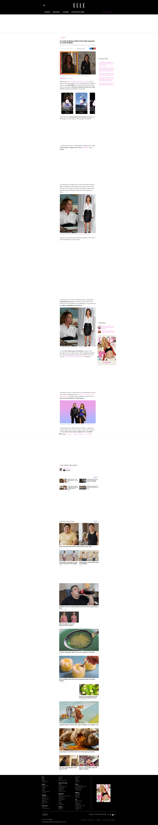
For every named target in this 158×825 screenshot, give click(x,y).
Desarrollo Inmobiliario (81, 786)
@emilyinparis (86, 147)
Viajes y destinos (46, 798)
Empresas (61, 794)
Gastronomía (45, 796)
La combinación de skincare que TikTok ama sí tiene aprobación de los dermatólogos (106, 64)
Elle (43, 777)
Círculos (44, 787)
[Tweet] (93, 48)
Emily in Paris (69, 434)
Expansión (61, 793)
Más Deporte (61, 788)
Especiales (77, 797)
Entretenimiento (46, 808)
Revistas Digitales (107, 12)
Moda (47, 12)
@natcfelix (71, 78)
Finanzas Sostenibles (80, 805)
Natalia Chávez (66, 468)
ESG (76, 799)
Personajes (44, 799)
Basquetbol (61, 787)
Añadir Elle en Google (81, 48)
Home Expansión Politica (64, 796)
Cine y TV (61, 778)
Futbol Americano (63, 786)
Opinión (77, 780)
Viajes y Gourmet (46, 791)
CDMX (76, 778)
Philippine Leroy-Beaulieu (79, 434)
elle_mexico (111, 814)
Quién (43, 784)
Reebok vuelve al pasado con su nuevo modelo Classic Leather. (108, 331)
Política (60, 806)
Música (60, 779)
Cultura (44, 792)
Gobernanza (78, 803)
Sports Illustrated (63, 783)
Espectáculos (45, 785)
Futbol (60, 784)
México (60, 809)
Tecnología (61, 799)
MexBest (44, 795)
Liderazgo (77, 794)
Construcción (78, 785)
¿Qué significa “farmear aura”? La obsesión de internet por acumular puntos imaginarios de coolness (106, 79)
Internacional (62, 798)
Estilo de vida (78, 12)
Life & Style (44, 805)
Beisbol (60, 785)
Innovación (78, 806)
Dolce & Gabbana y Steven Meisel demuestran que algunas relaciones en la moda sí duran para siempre (106, 69)
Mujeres (60, 803)
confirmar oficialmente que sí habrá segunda (74, 356)
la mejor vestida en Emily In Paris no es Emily (78, 81)
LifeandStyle (61, 804)
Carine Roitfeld (88, 434)
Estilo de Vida (45, 802)
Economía (61, 797)
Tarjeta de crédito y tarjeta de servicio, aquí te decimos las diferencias (108, 327)
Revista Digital (107, 362)
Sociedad (77, 781)
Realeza (43, 786)
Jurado (43, 803)
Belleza (56, 12)
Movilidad (77, 804)
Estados (77, 779)
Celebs (66, 12)
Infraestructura (79, 787)
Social (76, 802)
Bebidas (43, 797)
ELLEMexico (108, 815)
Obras (60, 800)
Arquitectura (78, 788)
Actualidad (77, 793)
